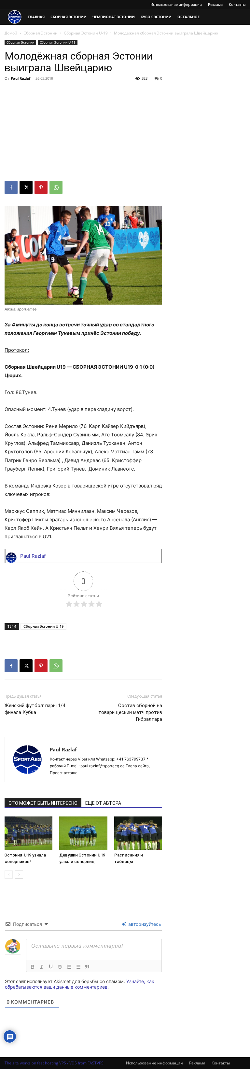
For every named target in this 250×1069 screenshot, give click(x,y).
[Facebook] (11, 187)
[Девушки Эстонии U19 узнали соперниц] (83, 832)
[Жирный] (32, 967)
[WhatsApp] (55, 187)
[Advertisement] (83, 132)
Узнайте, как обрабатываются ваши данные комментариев (79, 984)
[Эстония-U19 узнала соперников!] (28, 832)
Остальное (188, 16)
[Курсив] (41, 967)
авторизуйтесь (144, 924)
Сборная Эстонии (68, 16)
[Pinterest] (41, 187)
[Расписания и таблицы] (138, 832)
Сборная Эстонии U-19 (86, 33)
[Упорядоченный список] (69, 967)
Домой (11, 33)
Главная (36, 16)
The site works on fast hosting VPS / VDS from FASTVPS (54, 1063)
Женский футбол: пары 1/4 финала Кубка (35, 709)
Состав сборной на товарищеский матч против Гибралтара (130, 712)
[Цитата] (87, 967)
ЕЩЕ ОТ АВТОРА (103, 803)
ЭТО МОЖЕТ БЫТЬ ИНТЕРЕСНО (42, 803)
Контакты (237, 4)
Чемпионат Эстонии (113, 16)
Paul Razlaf (20, 78)
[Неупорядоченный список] (78, 967)
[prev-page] (9, 874)
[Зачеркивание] (59, 967)
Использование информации (176, 4)
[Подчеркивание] (50, 967)
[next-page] (19, 874)
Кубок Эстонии (156, 16)
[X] (26, 187)
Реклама (215, 4)
